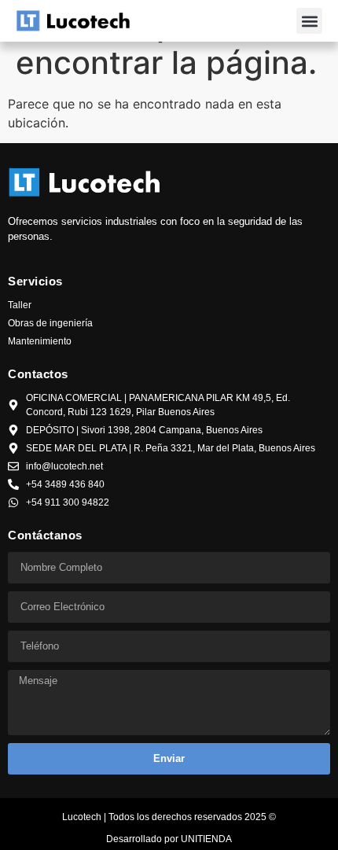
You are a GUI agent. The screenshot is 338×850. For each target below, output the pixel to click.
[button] (309, 21)
